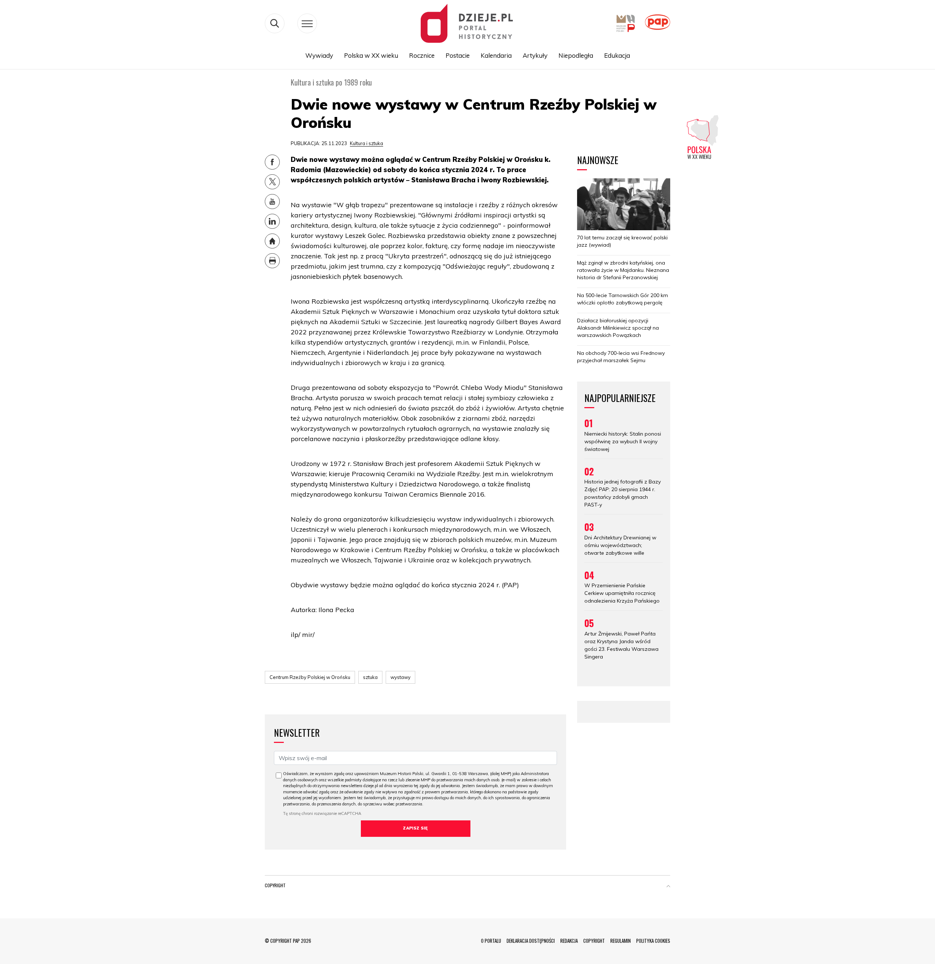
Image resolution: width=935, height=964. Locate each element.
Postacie (458, 55)
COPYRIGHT (594, 940)
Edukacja (617, 55)
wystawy (400, 677)
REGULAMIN (620, 940)
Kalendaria (496, 55)
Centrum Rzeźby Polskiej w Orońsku (310, 677)
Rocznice (422, 55)
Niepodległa (575, 55)
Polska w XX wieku (371, 55)
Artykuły (535, 55)
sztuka (370, 677)
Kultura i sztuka (366, 143)
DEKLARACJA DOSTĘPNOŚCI (531, 940)
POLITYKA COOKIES (653, 940)
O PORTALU (491, 940)
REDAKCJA (569, 940)
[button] (668, 887)
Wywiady (319, 55)
